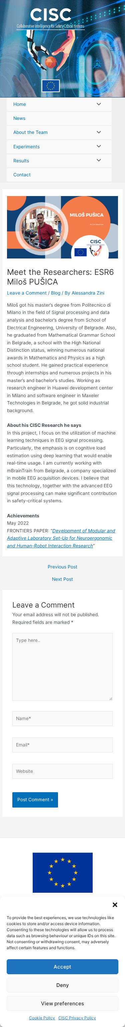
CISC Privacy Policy (77, 1017)
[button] (115, 904)
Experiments (26, 146)
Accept (62, 967)
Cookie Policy (42, 1017)
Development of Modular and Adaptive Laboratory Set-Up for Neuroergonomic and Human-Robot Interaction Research (61, 538)
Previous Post (62, 567)
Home (19, 104)
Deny (62, 985)
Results (21, 160)
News (19, 118)
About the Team (30, 132)
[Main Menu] (113, 48)
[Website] (62, 772)
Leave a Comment (27, 293)
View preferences (62, 1003)
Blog (55, 293)
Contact (22, 174)
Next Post (62, 579)
